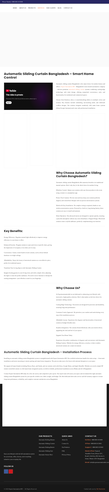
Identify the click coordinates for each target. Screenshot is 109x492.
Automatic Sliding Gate (46, 451)
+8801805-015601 (96, 443)
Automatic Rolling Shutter (47, 440)
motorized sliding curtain (77, 89)
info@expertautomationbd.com (99, 462)
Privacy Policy (66, 454)
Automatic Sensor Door (46, 454)
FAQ (63, 451)
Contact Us (65, 443)
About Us (64, 440)
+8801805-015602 (97, 447)
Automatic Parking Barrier (46, 447)
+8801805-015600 (17, 2)
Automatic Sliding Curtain (47, 443)
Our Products (66, 447)
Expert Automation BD (68, 86)
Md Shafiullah (100, 489)
